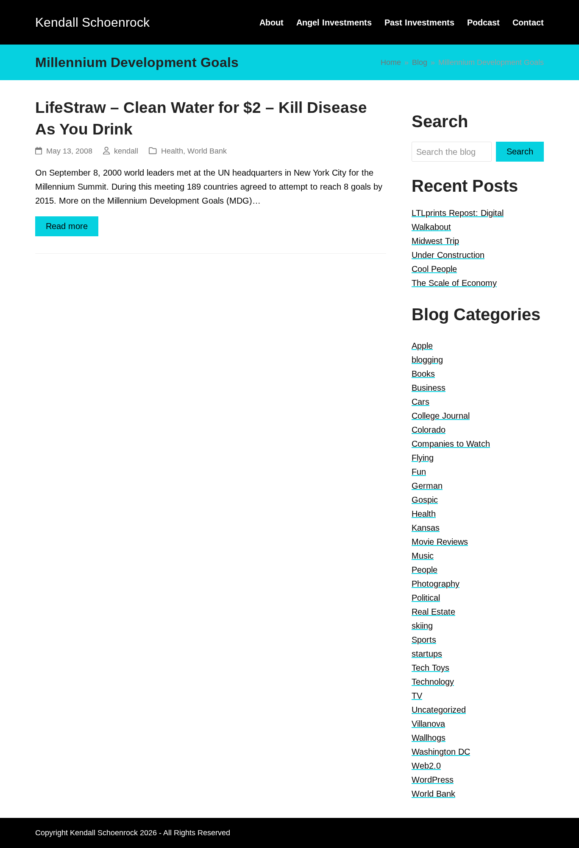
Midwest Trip (435, 241)
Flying (423, 457)
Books (423, 373)
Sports (424, 639)
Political (426, 597)
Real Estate (433, 611)
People (424, 569)
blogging (427, 359)
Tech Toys (430, 667)
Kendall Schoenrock (92, 22)
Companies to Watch (451, 443)
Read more (67, 226)
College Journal (441, 415)
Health (172, 150)
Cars (420, 401)
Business (428, 387)
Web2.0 (426, 765)
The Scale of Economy (454, 283)
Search (520, 151)
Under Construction (448, 255)
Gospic (425, 499)
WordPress (433, 779)
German (427, 485)
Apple (422, 345)
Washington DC (441, 751)
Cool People (434, 269)
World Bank (207, 150)
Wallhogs (428, 737)
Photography (435, 583)
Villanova (428, 723)
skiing (422, 625)
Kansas (426, 527)
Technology (433, 681)
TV (417, 695)
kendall (126, 150)
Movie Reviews (440, 541)
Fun (419, 471)
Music (423, 555)
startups (427, 653)
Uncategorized (439, 709)
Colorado (428, 429)
